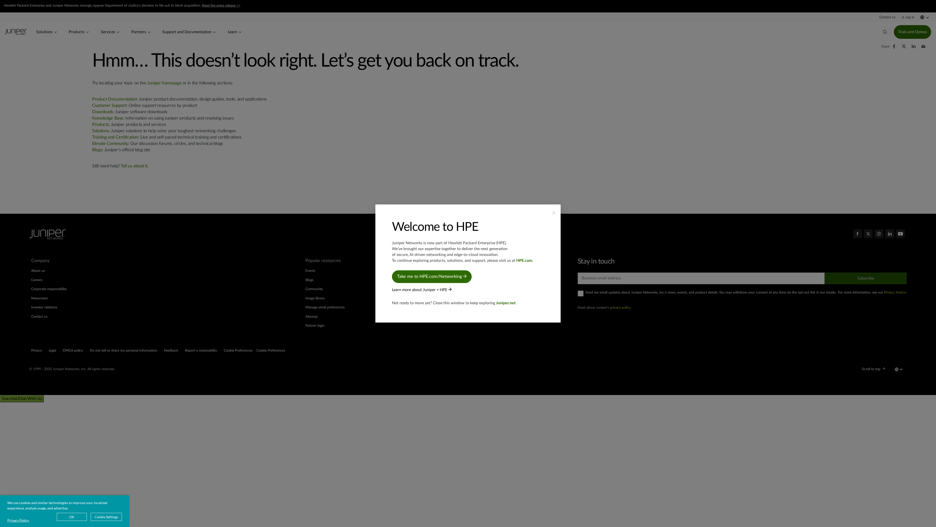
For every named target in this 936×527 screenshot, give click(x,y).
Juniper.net (506, 303)
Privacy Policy (18, 520)
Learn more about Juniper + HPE (420, 290)
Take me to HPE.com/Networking (430, 276)
